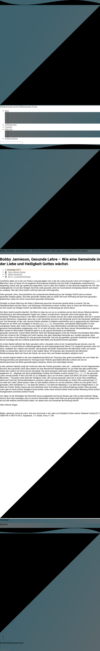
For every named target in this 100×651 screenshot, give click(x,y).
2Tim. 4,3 (95, 281)
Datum (12, 122)
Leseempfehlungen (22, 277)
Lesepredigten (16, 113)
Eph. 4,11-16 (46, 324)
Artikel (8, 253)
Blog (7, 111)
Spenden (13, 136)
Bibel (14, 253)
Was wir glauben (17, 134)
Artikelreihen (15, 115)
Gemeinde (17, 274)
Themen (13, 120)
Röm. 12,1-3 (80, 373)
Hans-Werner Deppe (17, 272)
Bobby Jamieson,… (24, 253)
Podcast (8, 127)
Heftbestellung (11, 138)
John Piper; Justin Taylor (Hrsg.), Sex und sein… (22, 527)
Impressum (5, 650)
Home (2, 253)
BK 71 (10, 277)
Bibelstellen (15, 118)
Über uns (8, 129)
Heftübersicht (11, 125)
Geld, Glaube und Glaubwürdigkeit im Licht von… (22, 522)
